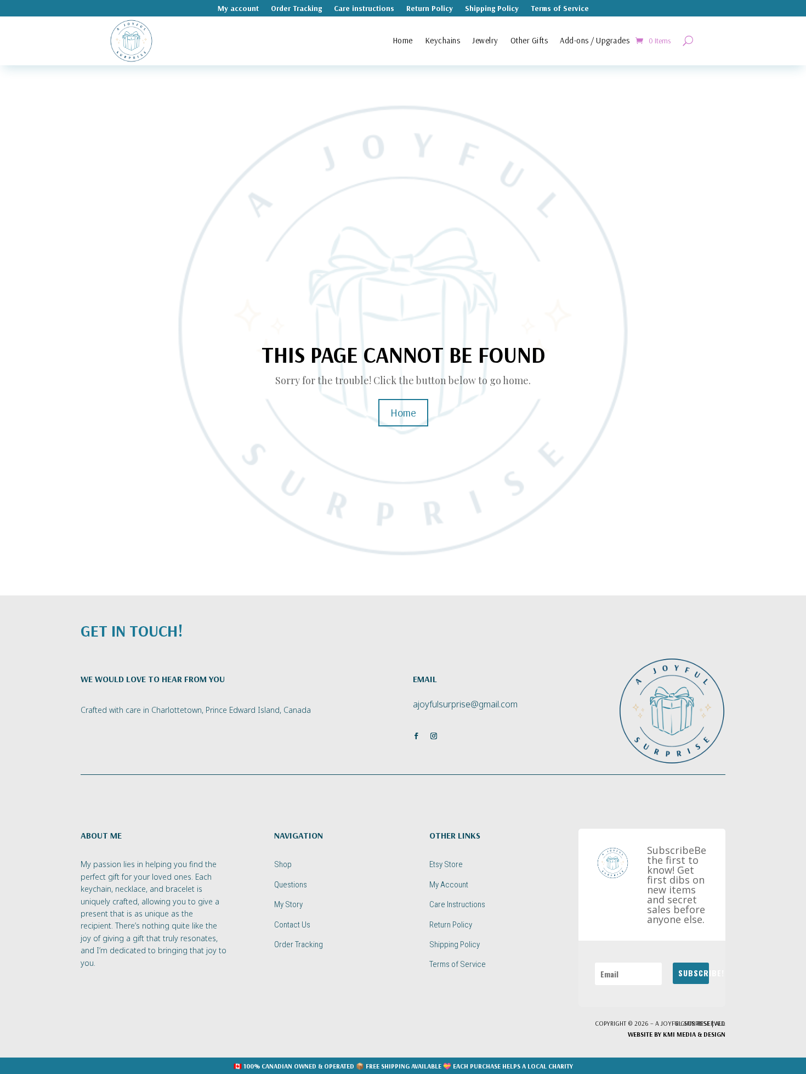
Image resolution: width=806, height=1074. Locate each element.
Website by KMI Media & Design (676, 1034)
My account (238, 8)
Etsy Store (446, 864)
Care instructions (364, 8)
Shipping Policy (492, 8)
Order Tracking (296, 8)
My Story (288, 904)
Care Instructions (457, 904)
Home (403, 40)
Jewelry (485, 40)
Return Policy (429, 8)
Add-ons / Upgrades (594, 40)
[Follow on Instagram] (433, 736)
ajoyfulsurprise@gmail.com (465, 704)
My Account (448, 885)
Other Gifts (529, 40)
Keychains (443, 40)
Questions (290, 885)
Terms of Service (560, 8)
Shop (283, 864)
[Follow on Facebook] (416, 736)
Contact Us (292, 925)
